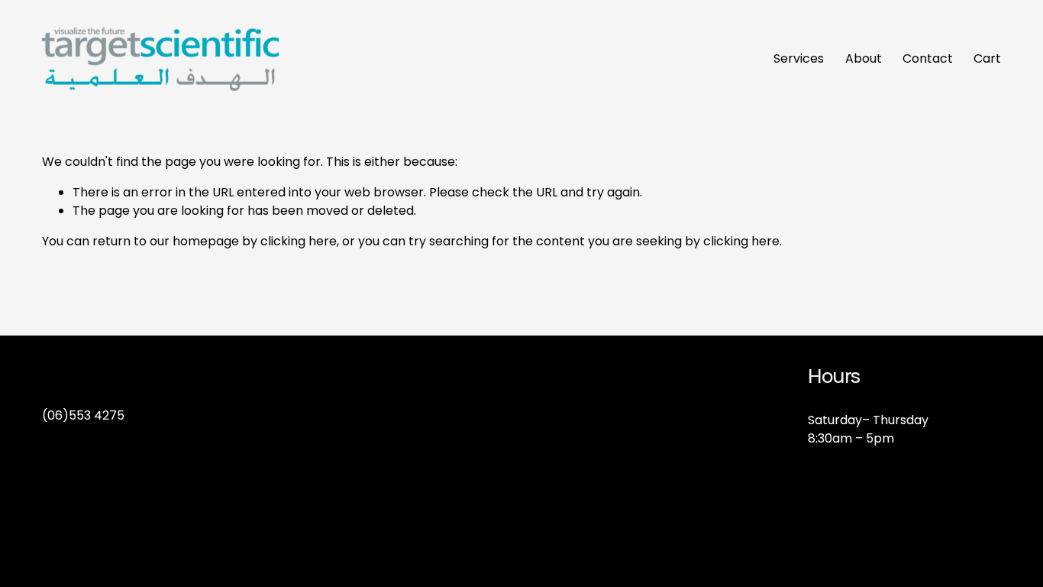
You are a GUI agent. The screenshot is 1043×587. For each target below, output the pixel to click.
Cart (987, 58)
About (863, 58)
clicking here (298, 241)
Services (798, 58)
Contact (928, 58)
